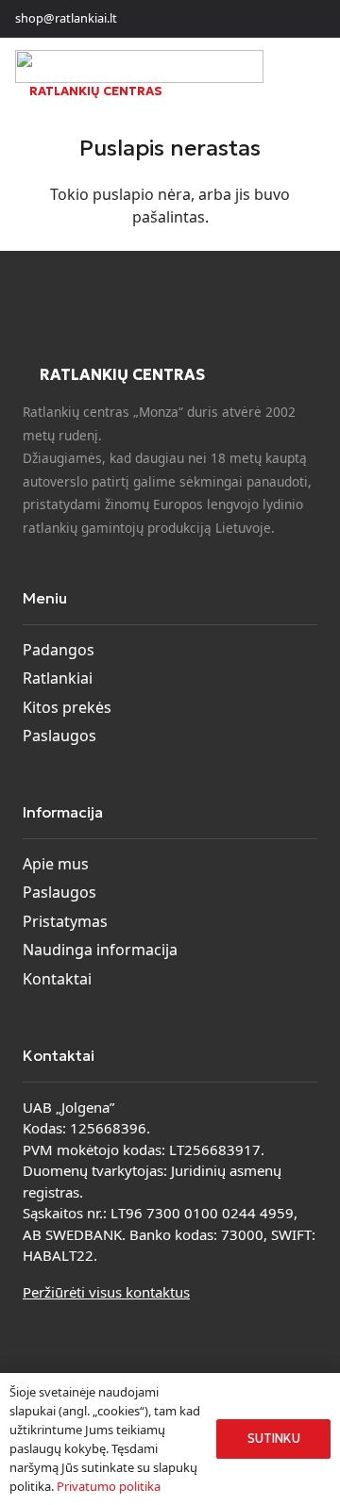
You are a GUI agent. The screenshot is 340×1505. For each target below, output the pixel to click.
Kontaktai (57, 978)
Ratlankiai (58, 678)
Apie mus (56, 863)
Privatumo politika (109, 1486)
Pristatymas (65, 921)
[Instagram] (310, 19)
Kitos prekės (67, 707)
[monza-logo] (139, 66)
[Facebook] (279, 19)
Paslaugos (59, 735)
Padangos (58, 649)
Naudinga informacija (100, 949)
